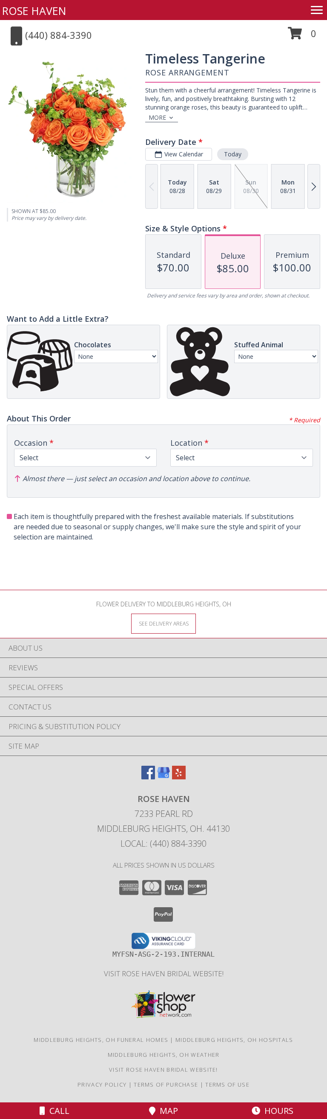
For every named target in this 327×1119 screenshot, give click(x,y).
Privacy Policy (101, 1084)
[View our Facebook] (148, 777)
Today (232, 154)
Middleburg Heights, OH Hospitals (234, 1040)
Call (57, 1110)
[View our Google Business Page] (163, 777)
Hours (276, 1110)
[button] (302, 36)
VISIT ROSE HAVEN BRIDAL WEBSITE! (164, 973)
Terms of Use (227, 1084)
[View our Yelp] (179, 777)
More (157, 117)
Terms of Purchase (166, 1084)
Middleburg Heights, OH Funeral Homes (101, 1040)
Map (166, 1110)
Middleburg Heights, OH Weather (164, 1054)
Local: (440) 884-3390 (163, 843)
